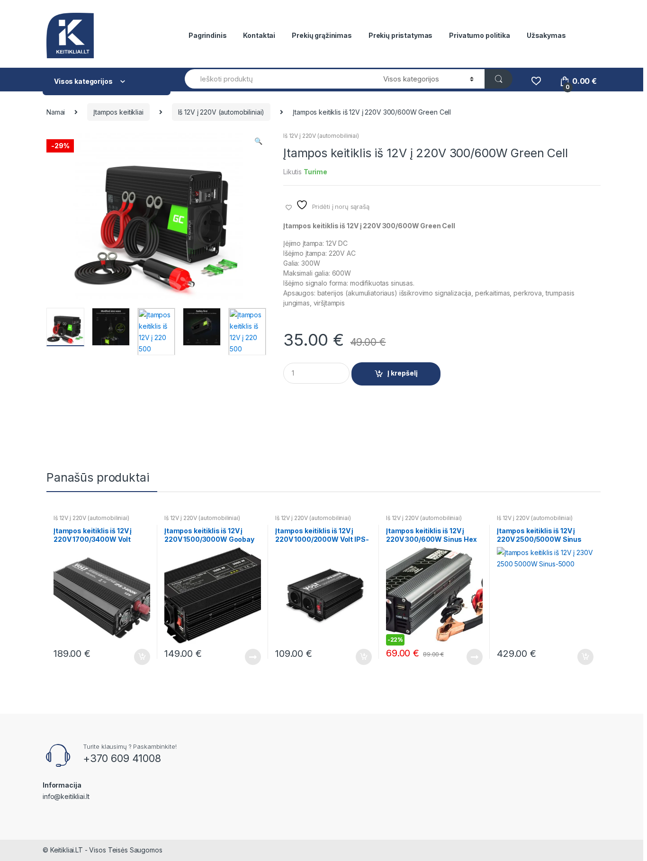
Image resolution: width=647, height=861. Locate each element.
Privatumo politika (479, 35)
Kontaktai (259, 35)
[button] (258, 142)
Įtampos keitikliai (118, 112)
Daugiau (252, 657)
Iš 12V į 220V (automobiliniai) (221, 112)
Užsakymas (546, 35)
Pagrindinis (207, 35)
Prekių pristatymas (400, 35)
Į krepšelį (402, 373)
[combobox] (278, 79)
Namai (55, 112)
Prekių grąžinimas (322, 35)
